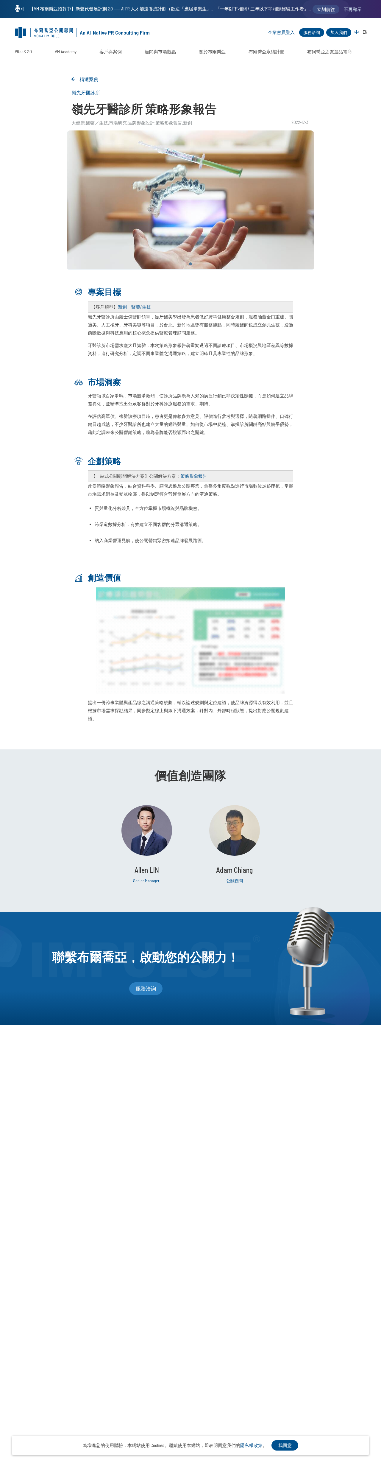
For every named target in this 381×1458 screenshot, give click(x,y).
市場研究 (118, 122)
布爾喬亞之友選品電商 (329, 51)
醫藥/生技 (141, 306)
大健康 (78, 122)
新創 (187, 122)
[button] (190, 263)
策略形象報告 (168, 122)
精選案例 (89, 79)
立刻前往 (326, 9)
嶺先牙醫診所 (85, 92)
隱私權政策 (251, 1445)
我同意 (285, 1445)
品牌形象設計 (141, 122)
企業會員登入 (281, 32)
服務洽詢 (311, 32)
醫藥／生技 (97, 122)
